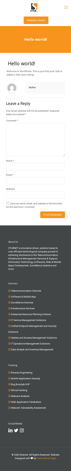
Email (9, 175)
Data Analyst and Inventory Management (32, 349)
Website (10, 189)
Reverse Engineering (21, 372)
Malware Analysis (20, 396)
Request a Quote (36, 20)
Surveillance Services (22, 302)
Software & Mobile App (23, 296)
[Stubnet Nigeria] (35, 7)
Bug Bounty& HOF (20, 384)
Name (10, 160)
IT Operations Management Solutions (30, 343)
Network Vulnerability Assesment (28, 407)
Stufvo (32, 87)
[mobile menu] (66, 7)
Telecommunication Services (26, 290)
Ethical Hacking (19, 390)
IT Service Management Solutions (28, 320)
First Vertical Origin (46, 458)
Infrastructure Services (23, 308)
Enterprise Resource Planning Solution (31, 314)
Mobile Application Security (25, 378)
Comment (12, 120)
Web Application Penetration (26, 402)
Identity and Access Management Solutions (34, 337)
